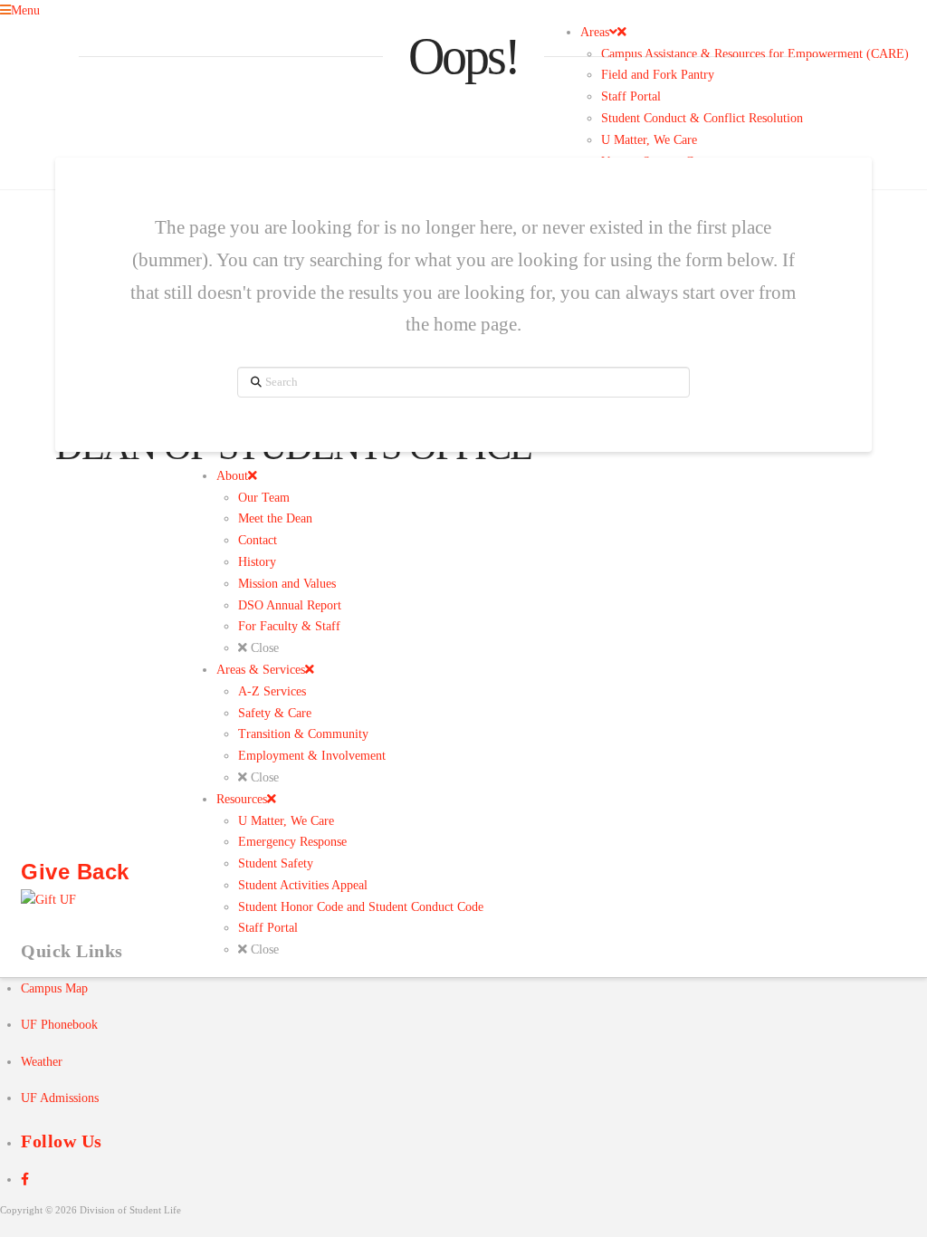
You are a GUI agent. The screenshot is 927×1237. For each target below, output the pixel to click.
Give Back (75, 872)
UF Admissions (60, 1098)
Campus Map (54, 988)
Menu (25, 10)
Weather (41, 1062)
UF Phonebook (59, 1024)
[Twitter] (25, 1179)
